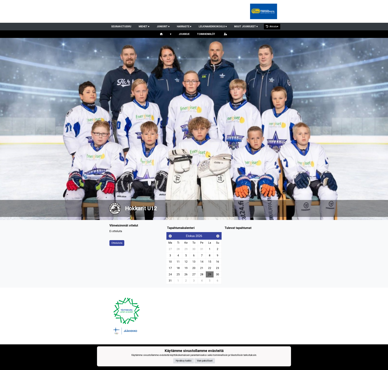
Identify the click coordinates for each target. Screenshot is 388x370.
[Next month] (218, 236)
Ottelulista (116, 243)
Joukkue (184, 34)
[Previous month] (170, 236)
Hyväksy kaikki (183, 360)
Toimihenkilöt (206, 34)
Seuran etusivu (121, 26)
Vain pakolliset (204, 360)
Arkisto (273, 26)
